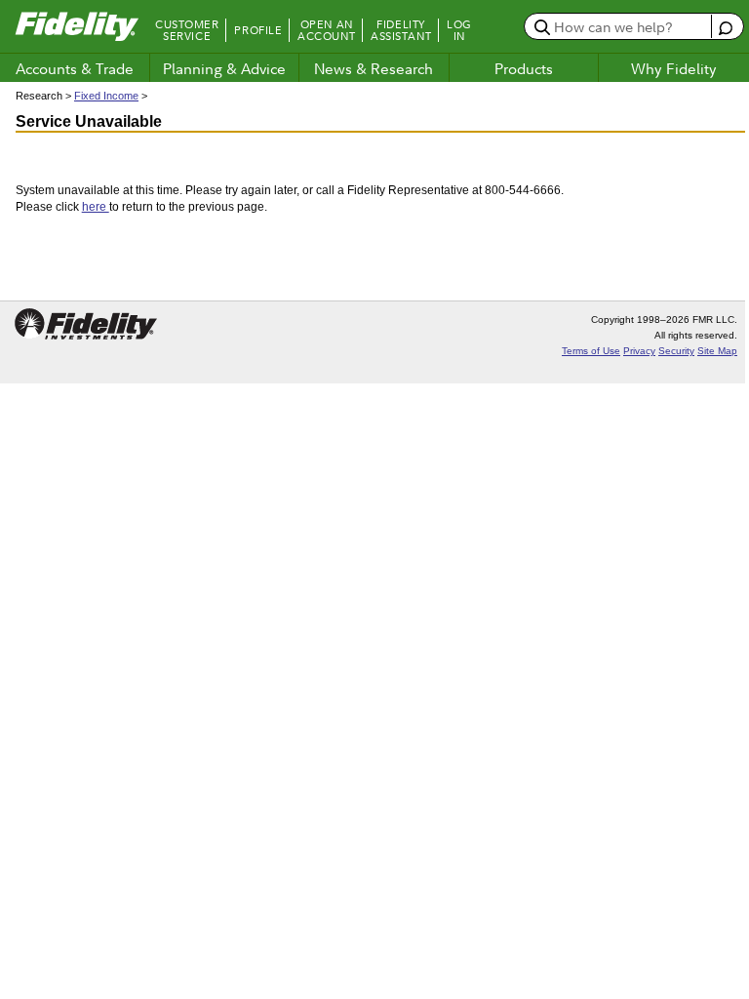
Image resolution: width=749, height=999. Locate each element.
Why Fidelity (674, 68)
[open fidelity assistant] (725, 26)
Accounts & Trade (75, 68)
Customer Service (186, 30)
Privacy (639, 350)
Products (523, 68)
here (95, 207)
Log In (459, 30)
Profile (258, 30)
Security (676, 350)
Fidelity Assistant (401, 30)
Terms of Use (591, 350)
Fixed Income (106, 95)
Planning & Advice (224, 68)
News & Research (373, 68)
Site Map (717, 350)
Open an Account (326, 30)
